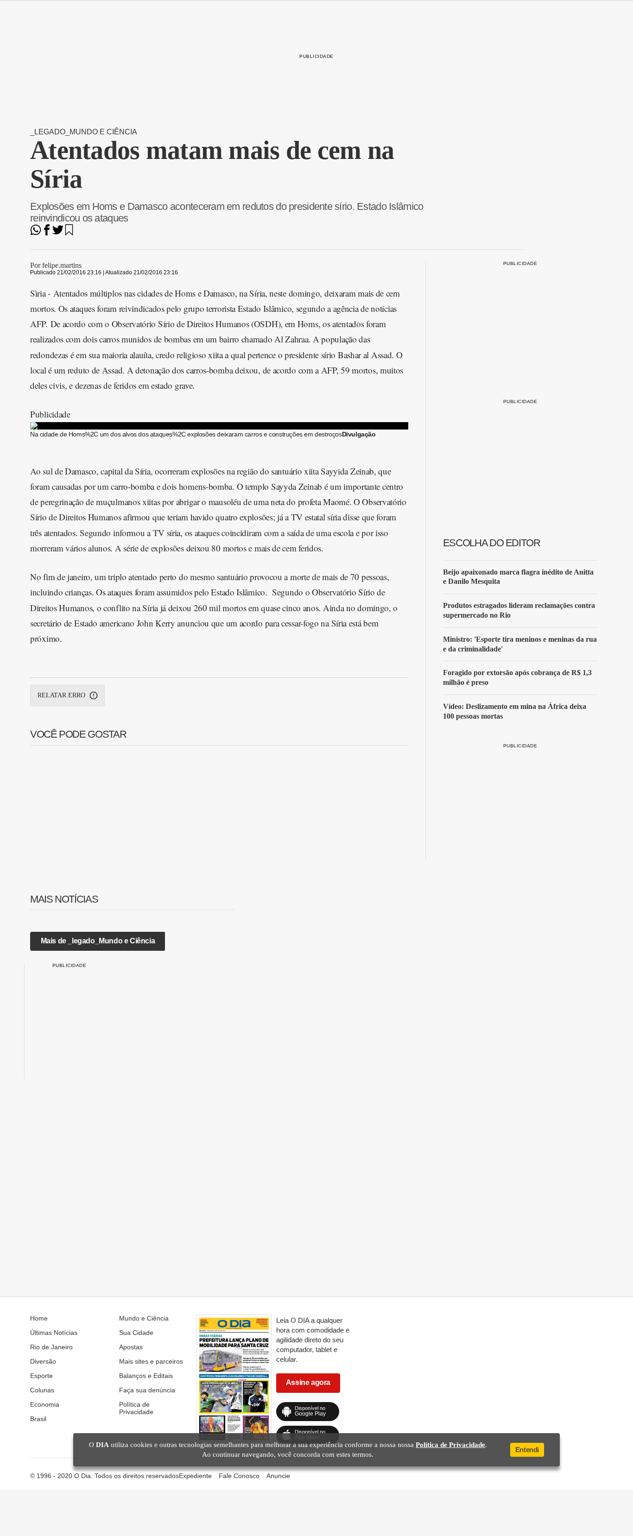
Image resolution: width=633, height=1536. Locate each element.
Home (39, 1318)
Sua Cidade (136, 1332)
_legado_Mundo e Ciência (83, 132)
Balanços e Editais (146, 1375)
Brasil (38, 1418)
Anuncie (278, 1475)
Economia (44, 1404)
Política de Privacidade (136, 1408)
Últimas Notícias (53, 1332)
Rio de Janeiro (51, 1347)
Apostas (131, 1347)
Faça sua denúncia (147, 1390)
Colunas (42, 1390)
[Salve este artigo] (69, 233)
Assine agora (308, 1382)
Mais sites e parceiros (151, 1361)
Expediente (195, 1475)
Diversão (43, 1361)
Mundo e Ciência (144, 1318)
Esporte (41, 1375)
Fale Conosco (239, 1475)
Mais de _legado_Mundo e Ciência (98, 941)
